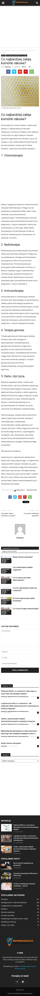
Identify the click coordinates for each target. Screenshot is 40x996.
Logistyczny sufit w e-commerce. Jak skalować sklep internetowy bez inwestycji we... (25, 838)
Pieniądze (4, 899)
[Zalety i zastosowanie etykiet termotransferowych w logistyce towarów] (6, 849)
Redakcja (8, 67)
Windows (4, 909)
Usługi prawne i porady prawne (11, 906)
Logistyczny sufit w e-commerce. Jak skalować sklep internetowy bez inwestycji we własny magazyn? (20, 706)
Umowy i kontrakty (7, 915)
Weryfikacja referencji (8, 922)
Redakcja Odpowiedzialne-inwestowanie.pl (14, 696)
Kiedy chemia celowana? (23, 557)
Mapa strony (20, 990)
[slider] (7, 490)
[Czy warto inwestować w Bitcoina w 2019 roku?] (6, 876)
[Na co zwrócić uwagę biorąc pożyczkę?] (6, 865)
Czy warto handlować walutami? (31, 515)
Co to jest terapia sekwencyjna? (26, 608)
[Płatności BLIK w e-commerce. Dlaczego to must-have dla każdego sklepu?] (6, 827)
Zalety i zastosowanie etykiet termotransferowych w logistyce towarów (24, 849)
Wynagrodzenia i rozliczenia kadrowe (14, 902)
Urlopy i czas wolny (7, 925)
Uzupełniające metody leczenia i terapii (17, 55)
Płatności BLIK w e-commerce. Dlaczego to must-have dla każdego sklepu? (26, 827)
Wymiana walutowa (8, 912)
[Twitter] (23, 982)
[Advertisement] (20, 27)
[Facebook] (17, 982)
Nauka (3, 55)
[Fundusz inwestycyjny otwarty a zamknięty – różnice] (6, 886)
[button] (37, 3)
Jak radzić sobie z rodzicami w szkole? (8, 515)
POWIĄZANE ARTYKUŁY (10, 548)
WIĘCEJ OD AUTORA (9, 551)
